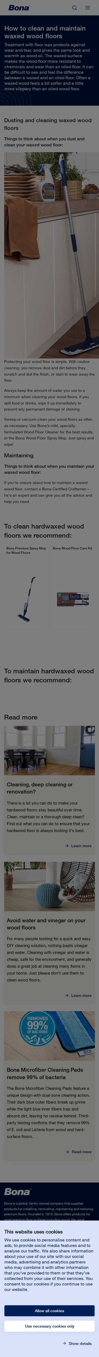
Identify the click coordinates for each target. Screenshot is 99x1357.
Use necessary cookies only (49, 1326)
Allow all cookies (49, 1310)
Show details (80, 1343)
